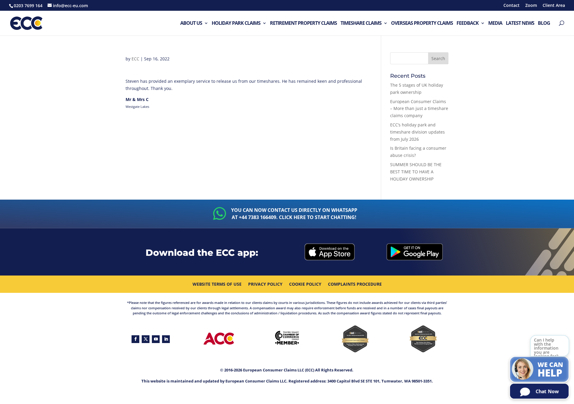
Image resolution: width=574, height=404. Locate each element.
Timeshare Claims (361, 23)
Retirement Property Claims (303, 23)
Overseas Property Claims (422, 23)
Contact (511, 5)
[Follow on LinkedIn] (166, 339)
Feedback (468, 23)
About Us (191, 23)
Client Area (554, 5)
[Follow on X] (145, 339)
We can (550, 369)
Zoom (531, 5)
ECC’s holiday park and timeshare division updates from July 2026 (417, 132)
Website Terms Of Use (217, 284)
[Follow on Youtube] (156, 339)
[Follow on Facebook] (135, 339)
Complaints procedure (355, 284)
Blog (544, 23)
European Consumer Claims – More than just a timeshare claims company (419, 109)
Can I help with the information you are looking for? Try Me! (546, 351)
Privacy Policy (265, 284)
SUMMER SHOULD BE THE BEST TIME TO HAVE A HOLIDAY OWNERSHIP (416, 172)
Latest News (520, 23)
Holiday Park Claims (236, 23)
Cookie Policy (305, 284)
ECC (135, 59)
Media (495, 23)
